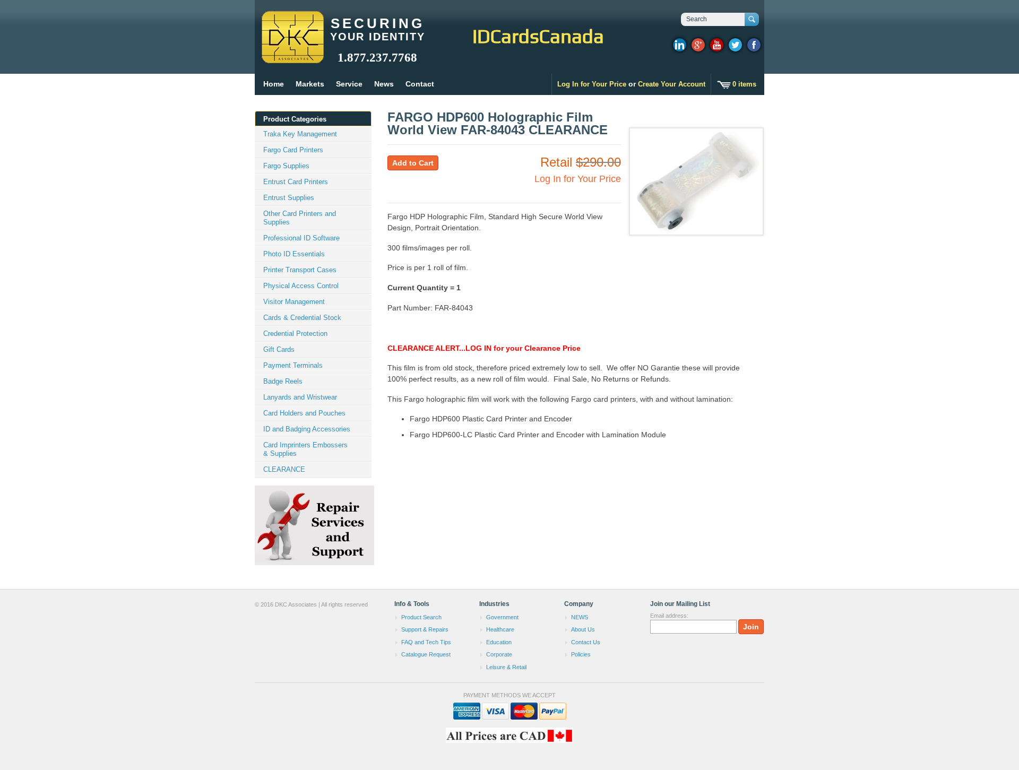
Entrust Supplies (288, 198)
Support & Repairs (424, 629)
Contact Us (585, 642)
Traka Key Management (300, 134)
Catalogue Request (426, 654)
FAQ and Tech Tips (426, 642)
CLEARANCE (284, 469)
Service (349, 84)
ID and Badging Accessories (306, 429)
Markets (310, 84)
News (384, 84)
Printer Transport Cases (299, 270)
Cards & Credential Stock (302, 318)
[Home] (292, 58)
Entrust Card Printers (295, 182)
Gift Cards (279, 349)
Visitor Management (294, 302)
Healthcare (500, 629)
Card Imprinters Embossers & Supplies (305, 449)
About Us (583, 629)
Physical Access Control (301, 286)
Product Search (421, 617)
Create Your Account (671, 84)
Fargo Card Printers (293, 150)
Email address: (669, 615)
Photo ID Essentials (294, 254)
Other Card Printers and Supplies (299, 218)
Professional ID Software (301, 238)
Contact (419, 84)
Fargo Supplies (286, 166)
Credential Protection (295, 334)
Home (273, 84)
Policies (581, 654)
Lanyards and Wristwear (300, 397)
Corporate (499, 654)
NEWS (579, 617)
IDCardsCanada (538, 36)
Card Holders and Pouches (304, 413)
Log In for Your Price (591, 84)
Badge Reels (283, 381)
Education (499, 642)
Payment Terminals (293, 365)
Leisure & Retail (506, 667)
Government (502, 617)
